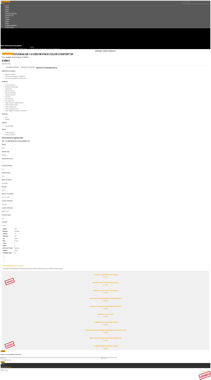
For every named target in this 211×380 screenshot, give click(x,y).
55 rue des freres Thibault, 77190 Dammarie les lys (195, 3)
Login (2, 362)
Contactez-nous (9, 27)
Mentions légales (205, 371)
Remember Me (7, 360)
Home (32, 47)
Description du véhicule (12, 67)
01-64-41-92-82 (186, 1)
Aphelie (9, 367)
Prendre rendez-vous (7, 53)
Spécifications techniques (28, 67)
